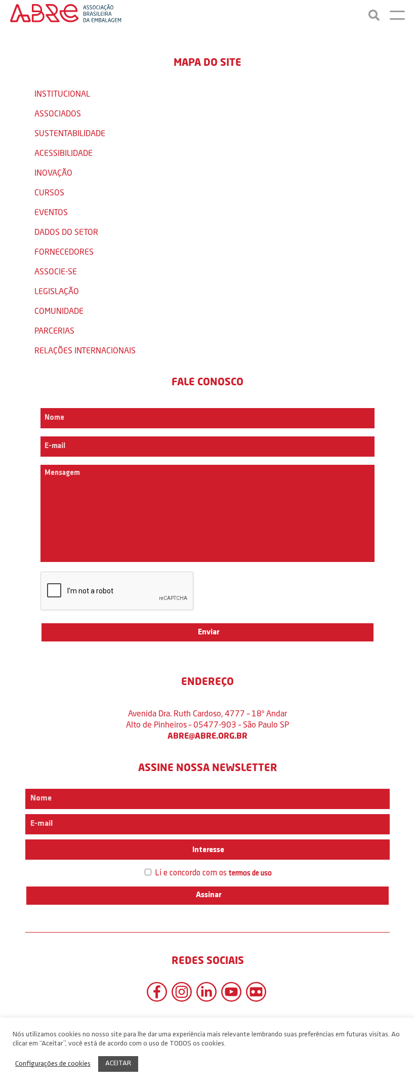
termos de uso (250, 873)
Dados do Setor (66, 231)
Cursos (49, 192)
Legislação (56, 291)
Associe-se (55, 271)
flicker (256, 992)
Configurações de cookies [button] (53, 1064)
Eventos (51, 212)
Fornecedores (64, 251)
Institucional (62, 93)
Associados (57, 113)
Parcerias (54, 330)
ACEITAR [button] (118, 1063)
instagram (182, 992)
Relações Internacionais (85, 350)
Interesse (207, 850)
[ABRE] (65, 15)
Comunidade (59, 310)
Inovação (53, 172)
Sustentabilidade (69, 133)
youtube (231, 992)
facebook (157, 992)
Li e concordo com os (212, 873)
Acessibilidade (63, 152)
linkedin (206, 992)
